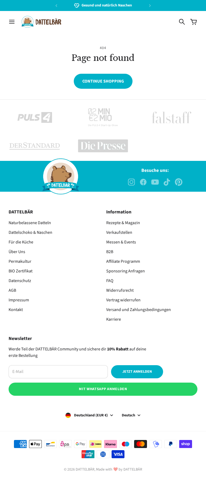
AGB (12, 290)
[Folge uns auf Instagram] (131, 182)
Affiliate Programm (123, 261)
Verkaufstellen (119, 232)
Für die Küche (21, 242)
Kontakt (16, 310)
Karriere (113, 319)
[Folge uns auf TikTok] (167, 182)
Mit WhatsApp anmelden (103, 389)
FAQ (109, 281)
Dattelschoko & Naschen (30, 232)
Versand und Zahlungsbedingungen (138, 310)
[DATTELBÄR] (41, 22)
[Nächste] (149, 5)
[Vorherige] (56, 5)
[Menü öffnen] (12, 21)
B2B (109, 252)
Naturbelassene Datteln (30, 223)
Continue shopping (103, 81)
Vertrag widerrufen (123, 300)
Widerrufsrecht (120, 290)
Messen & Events (121, 242)
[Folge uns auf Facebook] (143, 182)
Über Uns (17, 252)
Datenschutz (20, 281)
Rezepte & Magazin (123, 223)
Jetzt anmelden (137, 371)
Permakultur (20, 261)
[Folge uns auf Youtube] (155, 182)
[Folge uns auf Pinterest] (178, 182)
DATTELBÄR (85, 469)
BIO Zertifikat (20, 271)
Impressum (19, 300)
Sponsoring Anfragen (125, 271)
